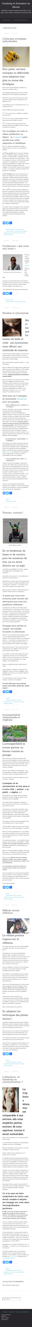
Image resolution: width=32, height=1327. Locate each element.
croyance (17, 137)
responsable (8, 452)
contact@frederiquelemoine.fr (20, 20)
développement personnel (10, 233)
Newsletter (11, 1312)
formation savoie (18, 301)
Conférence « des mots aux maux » (15, 247)
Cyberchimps (4, 1319)
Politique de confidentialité (22, 1312)
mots (25, 362)
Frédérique (6, 33)
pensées (19, 390)
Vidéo (11, 300)
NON (27, 1244)
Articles (7, 229)
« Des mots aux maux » (27, 265)
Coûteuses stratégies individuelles (14, 40)
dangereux (22, 399)
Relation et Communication (17, 229)
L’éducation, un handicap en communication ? (12, 1079)
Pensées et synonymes (15, 313)
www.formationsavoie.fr (8, 1258)
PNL (19, 233)
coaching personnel (11, 700)
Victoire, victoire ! (12, 512)
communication (10, 231)
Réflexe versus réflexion (10, 911)
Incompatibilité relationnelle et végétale (11, 717)
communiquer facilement (20, 231)
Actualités (4, 1312)
